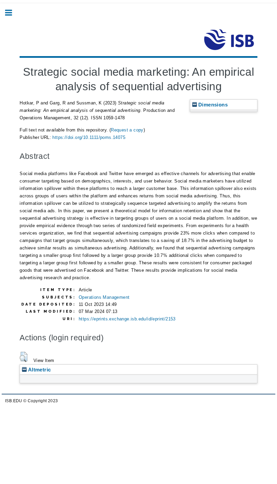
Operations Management (104, 297)
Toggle (12, 12)
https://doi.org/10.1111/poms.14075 (88, 137)
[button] (23, 357)
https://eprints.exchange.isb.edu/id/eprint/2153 (127, 318)
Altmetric (39, 369)
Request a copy (127, 129)
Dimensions (212, 104)
